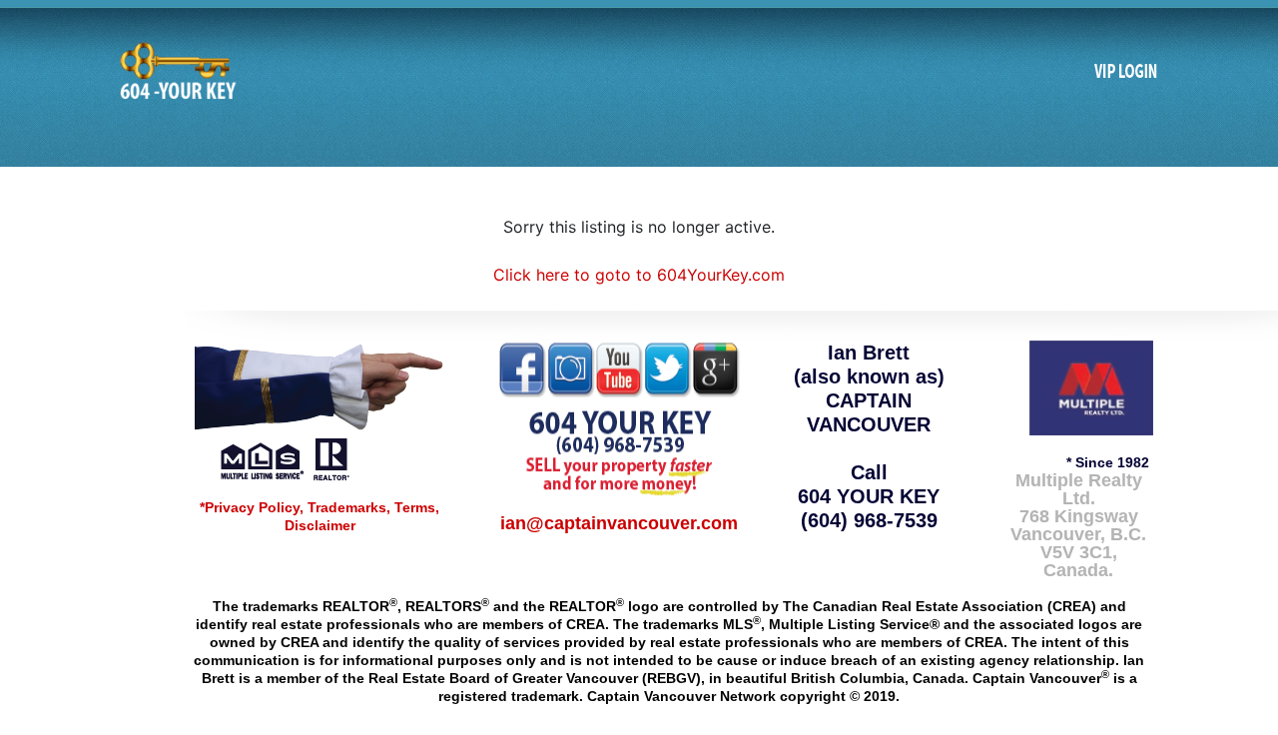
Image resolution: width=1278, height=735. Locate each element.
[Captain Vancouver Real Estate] (319, 409)
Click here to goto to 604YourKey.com (639, 275)
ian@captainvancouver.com (619, 523)
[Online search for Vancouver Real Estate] (176, 71)
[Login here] (1126, 72)
